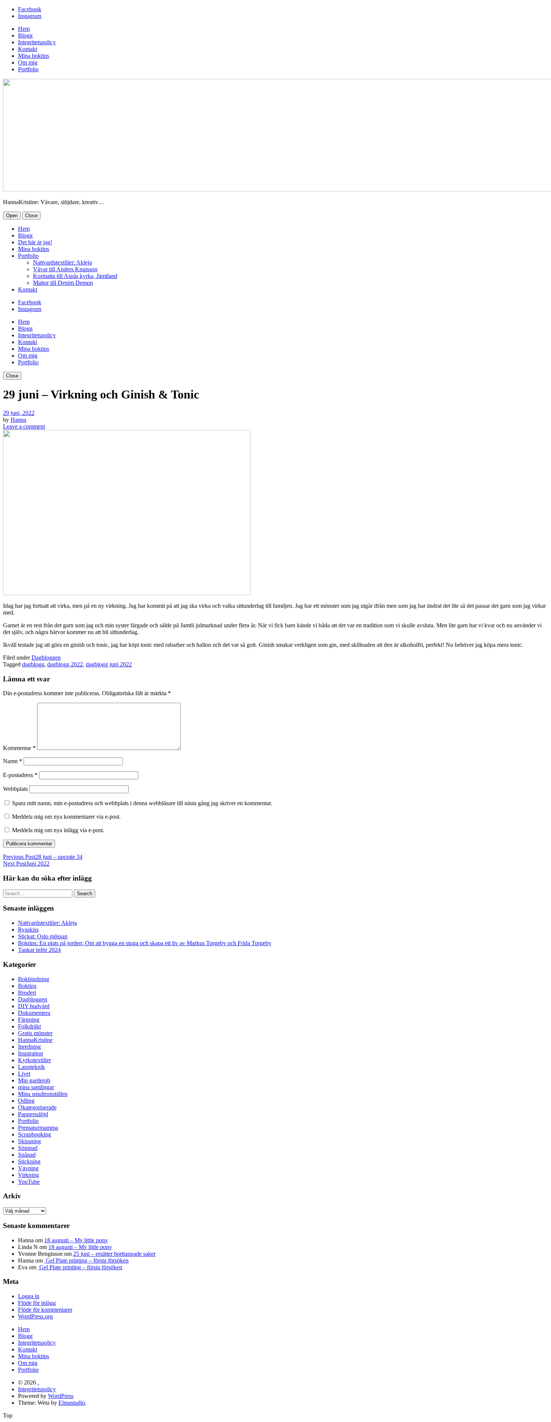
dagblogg (33, 664)
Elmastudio (71, 1402)
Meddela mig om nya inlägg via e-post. (58, 830)
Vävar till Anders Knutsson (65, 269)
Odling (26, 1100)
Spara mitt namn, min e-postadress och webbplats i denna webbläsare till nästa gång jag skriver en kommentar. (142, 803)
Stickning (29, 1161)
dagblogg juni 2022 (109, 664)
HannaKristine (35, 1040)
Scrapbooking (34, 1134)
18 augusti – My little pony (76, 1240)
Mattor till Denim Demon (63, 283)
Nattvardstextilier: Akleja (62, 262)
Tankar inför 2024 (39, 950)
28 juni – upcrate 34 (42, 857)
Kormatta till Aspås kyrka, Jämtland (75, 276)
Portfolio (28, 69)
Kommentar (19, 748)
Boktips (27, 986)
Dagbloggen (46, 657)
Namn (12, 761)
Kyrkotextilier (34, 1060)
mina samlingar (36, 1087)
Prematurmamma (38, 1127)
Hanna (18, 419)
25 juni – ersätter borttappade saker (114, 1254)
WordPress (60, 1396)
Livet (24, 1073)
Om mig (27, 62)
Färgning (28, 1019)
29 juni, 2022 (18, 413)
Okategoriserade (37, 1107)
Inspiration (30, 1053)
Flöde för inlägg (37, 1303)
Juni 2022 (26, 863)
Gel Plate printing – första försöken (86, 1260)
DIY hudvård (33, 1006)
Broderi (27, 992)
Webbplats (15, 789)
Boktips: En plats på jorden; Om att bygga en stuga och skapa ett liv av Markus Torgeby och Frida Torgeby (144, 943)
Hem (24, 29)
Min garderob (34, 1080)
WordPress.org (35, 1316)
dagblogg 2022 (65, 664)
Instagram (29, 16)
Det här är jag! (35, 242)
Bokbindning (33, 979)
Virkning (28, 1175)
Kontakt (27, 49)
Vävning (28, 1168)
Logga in (28, 1296)
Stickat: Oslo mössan (42, 936)
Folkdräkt (29, 1026)
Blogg (25, 35)
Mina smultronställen (42, 1094)
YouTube (29, 1181)
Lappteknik (31, 1067)
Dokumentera (34, 1013)
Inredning (29, 1046)
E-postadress (20, 775)
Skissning (29, 1141)
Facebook (29, 9)
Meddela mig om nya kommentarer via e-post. (66, 816)
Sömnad (27, 1148)
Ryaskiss (28, 929)
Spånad (27, 1154)
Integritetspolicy (37, 42)
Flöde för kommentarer (45, 1309)
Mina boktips (33, 56)
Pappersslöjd (33, 1114)
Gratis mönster (35, 1033)
